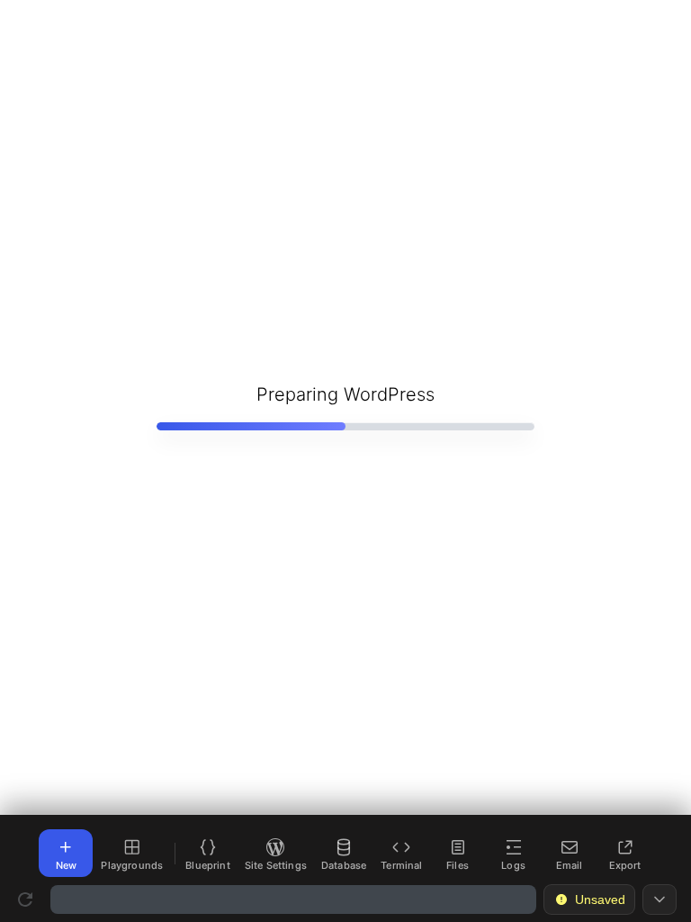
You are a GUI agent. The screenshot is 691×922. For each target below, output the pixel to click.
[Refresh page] (25, 899)
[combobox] (293, 899)
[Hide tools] (659, 899)
